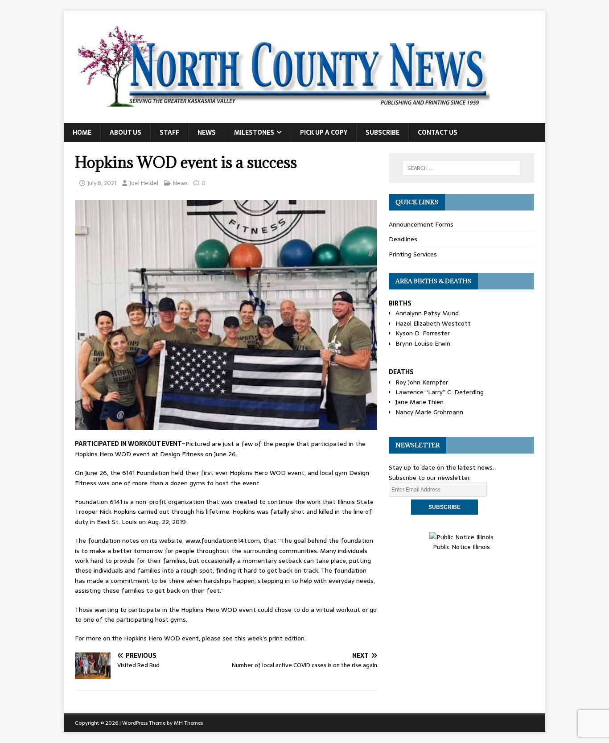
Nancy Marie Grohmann (429, 412)
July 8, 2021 (101, 183)
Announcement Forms (421, 224)
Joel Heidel (143, 183)
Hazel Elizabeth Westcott (433, 323)
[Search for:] (461, 168)
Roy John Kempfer (421, 382)
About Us (125, 132)
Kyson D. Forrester (422, 333)
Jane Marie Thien (419, 402)
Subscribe (382, 132)
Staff (169, 132)
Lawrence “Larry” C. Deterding (439, 392)
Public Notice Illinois (461, 547)
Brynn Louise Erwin (422, 343)
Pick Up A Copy (323, 132)
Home (82, 132)
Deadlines (403, 239)
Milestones (254, 132)
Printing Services (413, 254)
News (207, 132)
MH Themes (188, 722)
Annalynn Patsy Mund (427, 313)
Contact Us (437, 132)
